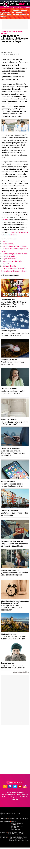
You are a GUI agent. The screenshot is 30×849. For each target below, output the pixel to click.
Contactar (15, 799)
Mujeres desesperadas (19, 232)
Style (19, 832)
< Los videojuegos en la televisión (14, 268)
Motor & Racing (13, 834)
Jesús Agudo (7, 52)
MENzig (10, 832)
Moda (14, 837)
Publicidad (25, 797)
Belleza (19, 837)
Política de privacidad (8, 794)
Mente (26, 840)
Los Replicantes (13, 818)
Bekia (10, 837)
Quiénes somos (11, 792)
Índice (5, 241)
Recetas (20, 838)
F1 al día (21, 834)
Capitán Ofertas (23, 818)
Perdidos (5, 220)
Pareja (10, 838)
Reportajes (19, 7)
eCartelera (14, 824)
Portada (12, 7)
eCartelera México (16, 826)
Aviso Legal (20, 792)
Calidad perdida (9, 256)
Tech (15, 832)
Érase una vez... (8, 244)
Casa (22, 840)
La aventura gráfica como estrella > (15, 271)
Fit (23, 832)
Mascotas (11, 840)
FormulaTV (14, 821)
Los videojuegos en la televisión (14, 246)
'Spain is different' (9, 259)
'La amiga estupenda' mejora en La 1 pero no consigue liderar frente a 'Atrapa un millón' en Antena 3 (14, 13)
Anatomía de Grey (9, 235)
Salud (15, 838)
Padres (25, 837)
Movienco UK (15, 827)
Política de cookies (22, 794)
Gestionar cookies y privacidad (11, 797)
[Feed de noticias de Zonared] (5, 786)
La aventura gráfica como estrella (15, 254)
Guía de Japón (15, 829)
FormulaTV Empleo (17, 823)
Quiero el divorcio (9, 266)
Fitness (17, 840)
